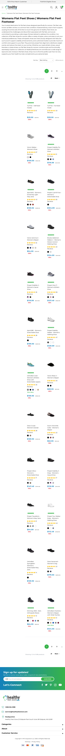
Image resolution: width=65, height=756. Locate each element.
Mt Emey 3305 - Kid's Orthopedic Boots (34, 612)
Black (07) (28, 204)
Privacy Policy (36, 741)
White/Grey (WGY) (53, 342)
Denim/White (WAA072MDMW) (53, 159)
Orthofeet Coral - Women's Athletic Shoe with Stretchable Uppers (33, 379)
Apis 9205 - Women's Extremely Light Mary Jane (34, 194)
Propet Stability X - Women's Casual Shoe (33, 287)
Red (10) (33, 204)
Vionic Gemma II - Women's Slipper (33, 239)
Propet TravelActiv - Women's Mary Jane (34, 517)
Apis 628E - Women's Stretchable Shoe (34, 331)
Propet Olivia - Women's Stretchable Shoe (33, 473)
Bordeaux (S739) (58, 623)
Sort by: (35, 60)
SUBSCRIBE (47, 679)
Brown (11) (30, 204)
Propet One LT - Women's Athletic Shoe (53, 287)
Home (3, 13)
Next (56, 78)
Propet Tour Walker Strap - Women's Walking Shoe (53, 518)
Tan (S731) (50, 623)
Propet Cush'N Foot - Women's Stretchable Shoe (54, 194)
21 (51, 78)
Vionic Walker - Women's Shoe (32, 148)
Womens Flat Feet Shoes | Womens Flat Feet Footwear (23, 13)
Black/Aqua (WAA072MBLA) (48, 159)
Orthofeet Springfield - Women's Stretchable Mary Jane (33, 565)
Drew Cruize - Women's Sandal (32, 427)
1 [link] (46, 71)
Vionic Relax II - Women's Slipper (53, 377)
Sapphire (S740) (53, 623)
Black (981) (30, 390)
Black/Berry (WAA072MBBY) (50, 159)
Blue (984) (33, 390)
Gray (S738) (56, 623)
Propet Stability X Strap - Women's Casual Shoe (53, 473)
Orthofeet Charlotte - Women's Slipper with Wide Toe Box (54, 613)
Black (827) (28, 577)
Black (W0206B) (48, 204)
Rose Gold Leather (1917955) (30, 435)
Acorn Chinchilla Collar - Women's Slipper (53, 428)
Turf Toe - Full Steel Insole (53, 107)
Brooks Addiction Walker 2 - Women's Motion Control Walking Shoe (54, 241)
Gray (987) (28, 390)
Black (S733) (48, 623)
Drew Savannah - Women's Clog (53, 562)
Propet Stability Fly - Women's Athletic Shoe (54, 149)
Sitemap (27, 741)
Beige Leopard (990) (38, 390)
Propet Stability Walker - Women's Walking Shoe (53, 332)
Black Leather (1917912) (28, 435)
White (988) (35, 390)
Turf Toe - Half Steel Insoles (33, 107)
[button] (2, 7)
